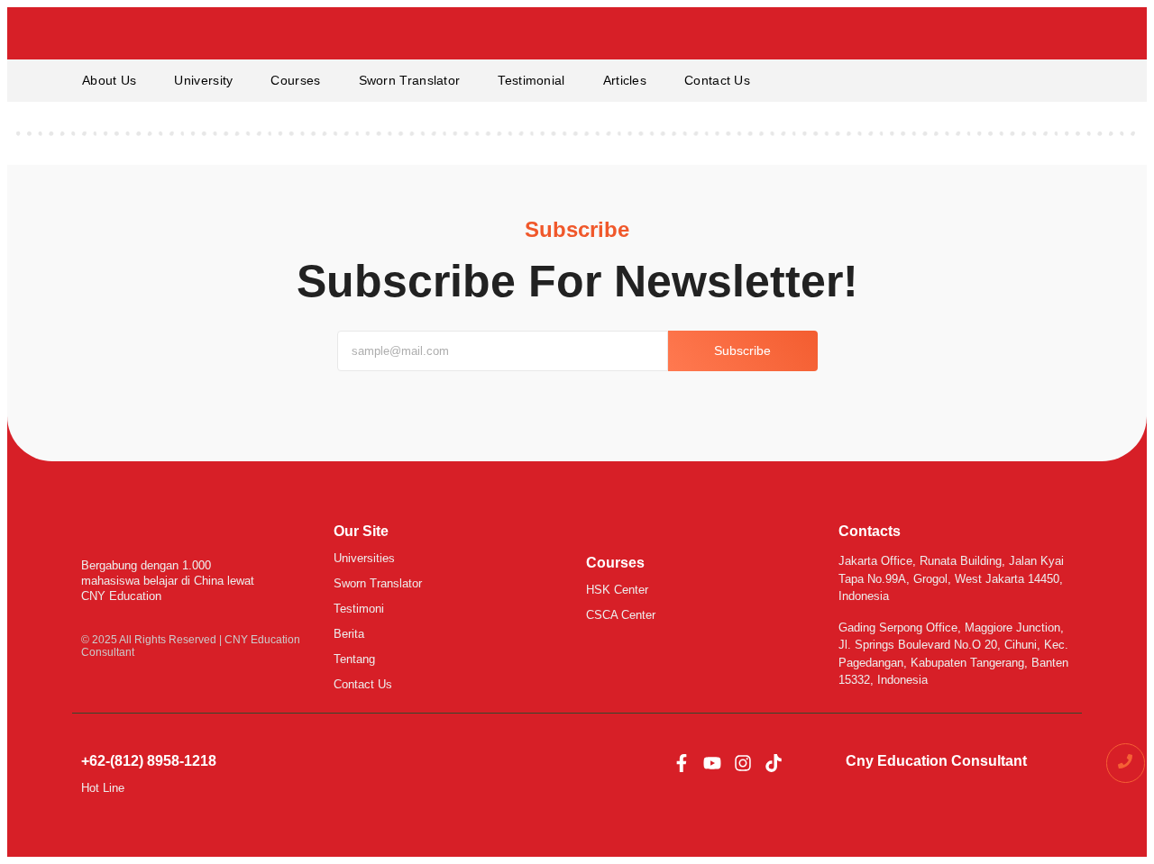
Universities (364, 558)
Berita (349, 634)
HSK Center (617, 589)
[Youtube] (712, 763)
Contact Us (717, 80)
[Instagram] (743, 763)
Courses (295, 80)
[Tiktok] (774, 763)
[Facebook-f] (682, 763)
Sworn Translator (410, 80)
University (203, 80)
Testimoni (359, 608)
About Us (109, 80)
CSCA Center (620, 615)
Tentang (354, 659)
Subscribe (742, 350)
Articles (624, 80)
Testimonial (531, 80)
